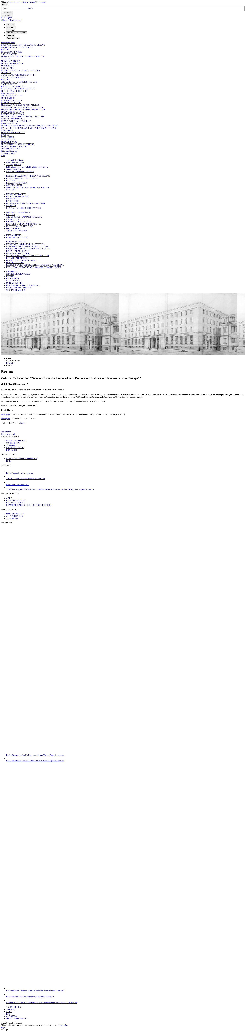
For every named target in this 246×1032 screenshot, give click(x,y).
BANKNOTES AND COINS (13, 86)
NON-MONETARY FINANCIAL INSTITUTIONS (22, 107)
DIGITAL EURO (8, 93)
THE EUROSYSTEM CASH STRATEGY (19, 82)
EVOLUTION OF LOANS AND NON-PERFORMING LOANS (28, 128)
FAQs (19, 473)
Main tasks (10, 162)
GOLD (9, 498)
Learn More (63, 1025)
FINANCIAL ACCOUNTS (12, 112)
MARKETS (6, 73)
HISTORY (5, 49)
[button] (30, 8)
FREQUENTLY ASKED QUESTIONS (17, 144)
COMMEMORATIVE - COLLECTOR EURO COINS (29, 505)
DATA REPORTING (10, 123)
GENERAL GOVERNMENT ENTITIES (18, 75)
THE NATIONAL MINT (11, 96)
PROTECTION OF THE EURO (14, 91)
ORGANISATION (9, 54)
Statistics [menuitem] (10, 35)
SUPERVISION (7, 66)
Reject (3, 1027)
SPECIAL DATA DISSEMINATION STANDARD (22, 116)
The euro (9, 165)
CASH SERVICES (9, 84)
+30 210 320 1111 (25, 479)
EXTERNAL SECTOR (11, 103)
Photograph (5, 414)
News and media (13, 171)
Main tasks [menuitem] (11, 27)
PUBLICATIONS (8, 98)
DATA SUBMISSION (15, 514)
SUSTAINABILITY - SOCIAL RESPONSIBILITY (22, 56)
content (29, 2)
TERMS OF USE (13, 1007)
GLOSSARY (11, 1016)
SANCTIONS (12, 518)
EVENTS (5, 135)
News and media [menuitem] (13, 38)
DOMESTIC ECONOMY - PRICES (16, 121)
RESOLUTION (7, 68)
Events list (10, 363)
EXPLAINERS (7, 137)
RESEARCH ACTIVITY (11, 100)
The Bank (10, 160)
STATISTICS (11, 445)
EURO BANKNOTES (15, 500)
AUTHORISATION (14, 516)
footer (40, 2)
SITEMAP (10, 1009)
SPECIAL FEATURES (10, 149)
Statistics (9, 169)
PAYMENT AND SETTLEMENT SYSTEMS (20, 70)
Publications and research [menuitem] (16, 33)
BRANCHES (11, 450)
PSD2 (8, 461)
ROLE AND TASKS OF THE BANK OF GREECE (23, 45)
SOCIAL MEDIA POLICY (17, 1018)
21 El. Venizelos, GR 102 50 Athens (50, 489)
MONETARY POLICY (11, 61)
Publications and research (16, 167)
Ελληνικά (9, 151)
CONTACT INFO (8, 139)
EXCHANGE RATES (15, 503)
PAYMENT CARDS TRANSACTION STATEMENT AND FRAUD (30, 126)
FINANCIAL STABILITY (12, 63)
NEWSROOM (7, 130)
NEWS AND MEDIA (15, 448)
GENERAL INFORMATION (13, 77)
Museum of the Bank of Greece (41, 1002)
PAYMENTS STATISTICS (12, 114)
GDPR (9, 1011)
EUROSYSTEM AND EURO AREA (16, 47)
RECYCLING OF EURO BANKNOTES (18, 89)
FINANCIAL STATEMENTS (13, 146)
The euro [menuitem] (10, 30)
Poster (22, 423)
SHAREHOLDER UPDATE (13, 132)
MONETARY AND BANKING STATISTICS (20, 105)
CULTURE (6, 59)
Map (17, 485)
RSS (8, 1014)
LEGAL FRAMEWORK (11, 52)
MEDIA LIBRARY (9, 142)
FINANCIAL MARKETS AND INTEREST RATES (23, 109)
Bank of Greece (35, 755)
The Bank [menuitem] (10, 25)
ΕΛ (6, 18)
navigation (14, 2)
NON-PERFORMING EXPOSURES (21, 459)
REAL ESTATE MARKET (12, 119)
